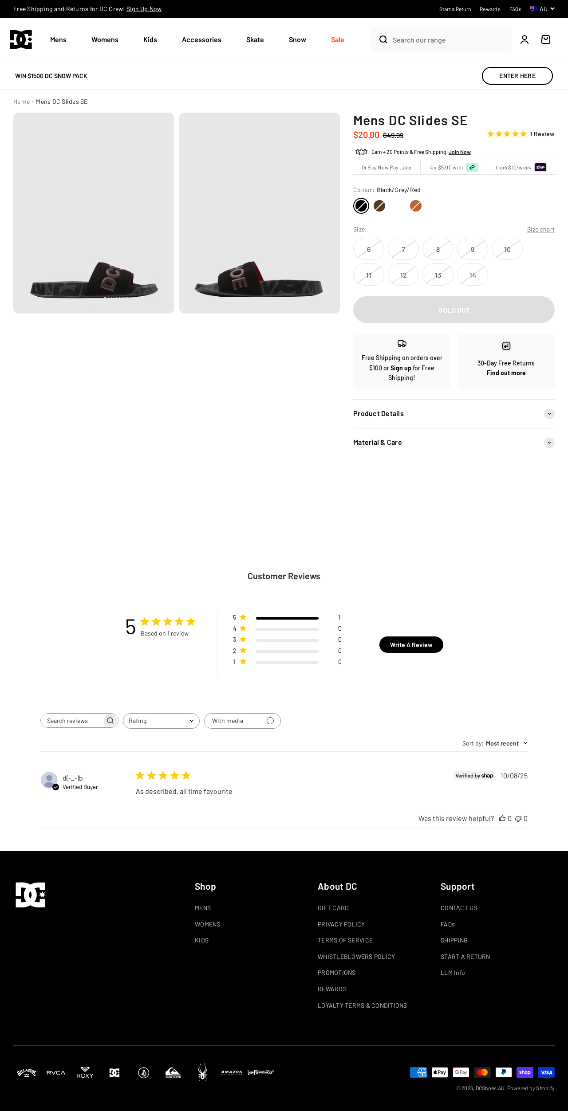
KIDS (202, 940)
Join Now (460, 152)
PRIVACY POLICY (341, 924)
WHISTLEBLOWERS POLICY (356, 956)
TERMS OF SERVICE (345, 940)
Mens (58, 39)
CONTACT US (459, 907)
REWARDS (332, 989)
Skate (255, 39)
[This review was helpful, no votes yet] (502, 818)
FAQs (448, 924)
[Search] (379, 39)
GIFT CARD (333, 907)
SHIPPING (454, 940)
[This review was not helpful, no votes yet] (518, 818)
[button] (62, 39)
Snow (297, 39)
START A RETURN (465, 956)
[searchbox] (71, 720)
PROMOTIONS (337, 972)
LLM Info (453, 972)
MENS (203, 907)
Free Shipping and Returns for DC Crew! (87, 8)
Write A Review (411, 644)
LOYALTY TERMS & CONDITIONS (362, 1005)
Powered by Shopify (531, 1088)
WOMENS (208, 924)
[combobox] (450, 40)
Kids (150, 39)
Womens (104, 39)
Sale (337, 39)
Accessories (201, 39)
